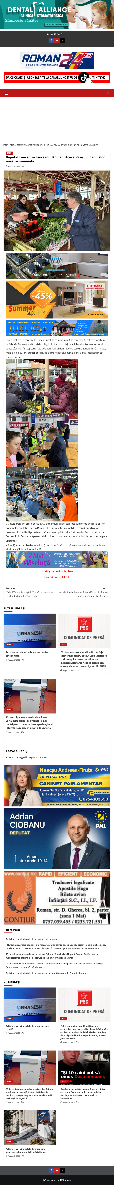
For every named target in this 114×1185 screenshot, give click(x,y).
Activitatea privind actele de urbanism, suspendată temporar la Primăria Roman (46, 973)
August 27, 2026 (14, 660)
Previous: (29, 592)
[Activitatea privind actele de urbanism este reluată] (30, 631)
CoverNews (50, 1180)
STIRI (9, 153)
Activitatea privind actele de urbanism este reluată (27, 654)
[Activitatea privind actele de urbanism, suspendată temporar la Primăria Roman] (30, 1127)
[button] (7, 93)
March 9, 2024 (14, 166)
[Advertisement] (57, 119)
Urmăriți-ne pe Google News (57, 571)
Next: (83, 592)
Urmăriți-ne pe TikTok (57, 577)
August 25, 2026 (14, 1156)
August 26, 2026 (69, 1102)
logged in (23, 757)
